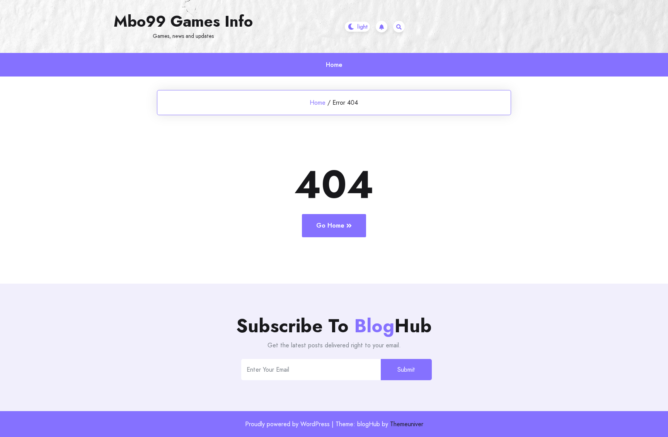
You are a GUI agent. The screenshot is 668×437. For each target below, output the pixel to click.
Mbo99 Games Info (183, 21)
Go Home (330, 225)
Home (334, 64)
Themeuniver (406, 424)
